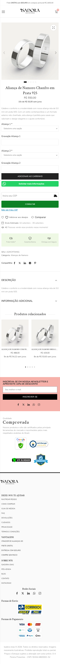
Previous (4, 52)
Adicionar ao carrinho (30, 176)
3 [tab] (31, 82)
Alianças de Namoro (19, 255)
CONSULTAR (30, 204)
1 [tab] (25, 82)
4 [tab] (33, 82)
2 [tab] (28, 82)
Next (56, 52)
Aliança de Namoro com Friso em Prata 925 (21, 349)
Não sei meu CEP (9, 210)
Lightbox (53, 28)
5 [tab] (35, 82)
